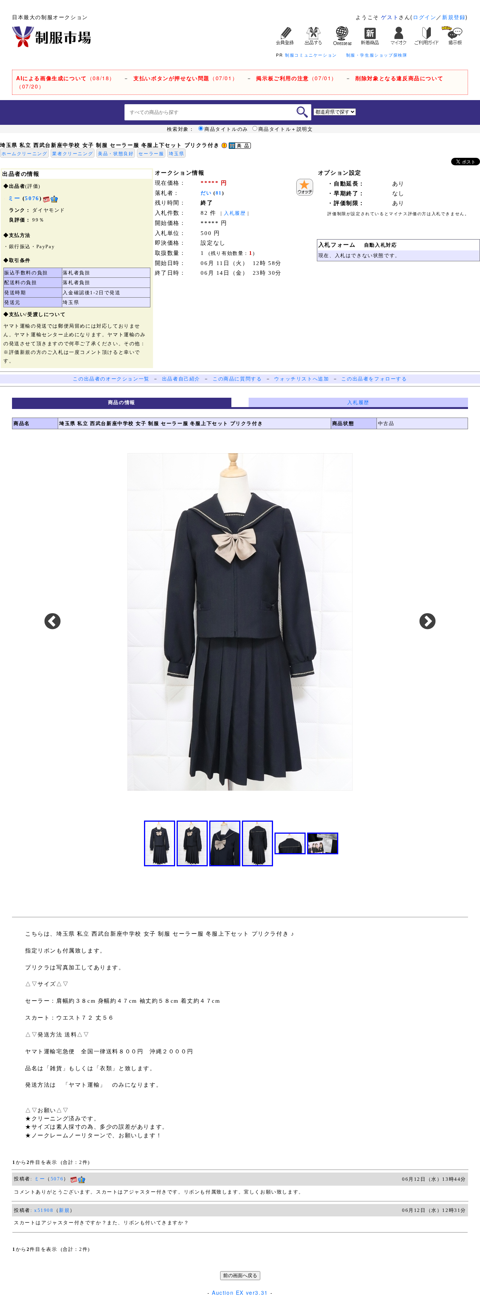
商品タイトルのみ (226, 129)
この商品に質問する (237, 379)
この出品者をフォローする (374, 379)
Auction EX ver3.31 (240, 1292)
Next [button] (427, 622)
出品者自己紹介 (181, 379)
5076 (32, 198)
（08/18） (65, 78)
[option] (240, 621)
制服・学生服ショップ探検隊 (377, 55)
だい (206, 193)
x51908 (44, 1210)
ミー (39, 1179)
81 (219, 193)
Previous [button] (52, 622)
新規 (64, 1210)
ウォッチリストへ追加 (301, 379)
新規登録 (453, 17)
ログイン (424, 17)
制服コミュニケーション (311, 55)
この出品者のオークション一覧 (111, 379)
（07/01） (186, 78)
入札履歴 (235, 213)
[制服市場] (51, 36)
